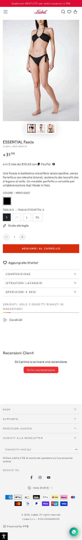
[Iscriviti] (77, 449)
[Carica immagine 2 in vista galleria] (41, 128)
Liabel (34, 514)
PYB (26, 526)
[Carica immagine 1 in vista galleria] (31, 128)
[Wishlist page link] (69, 12)
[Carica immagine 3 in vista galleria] (50, 128)
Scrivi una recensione (41, 370)
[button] (63, 12)
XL (39, 218)
